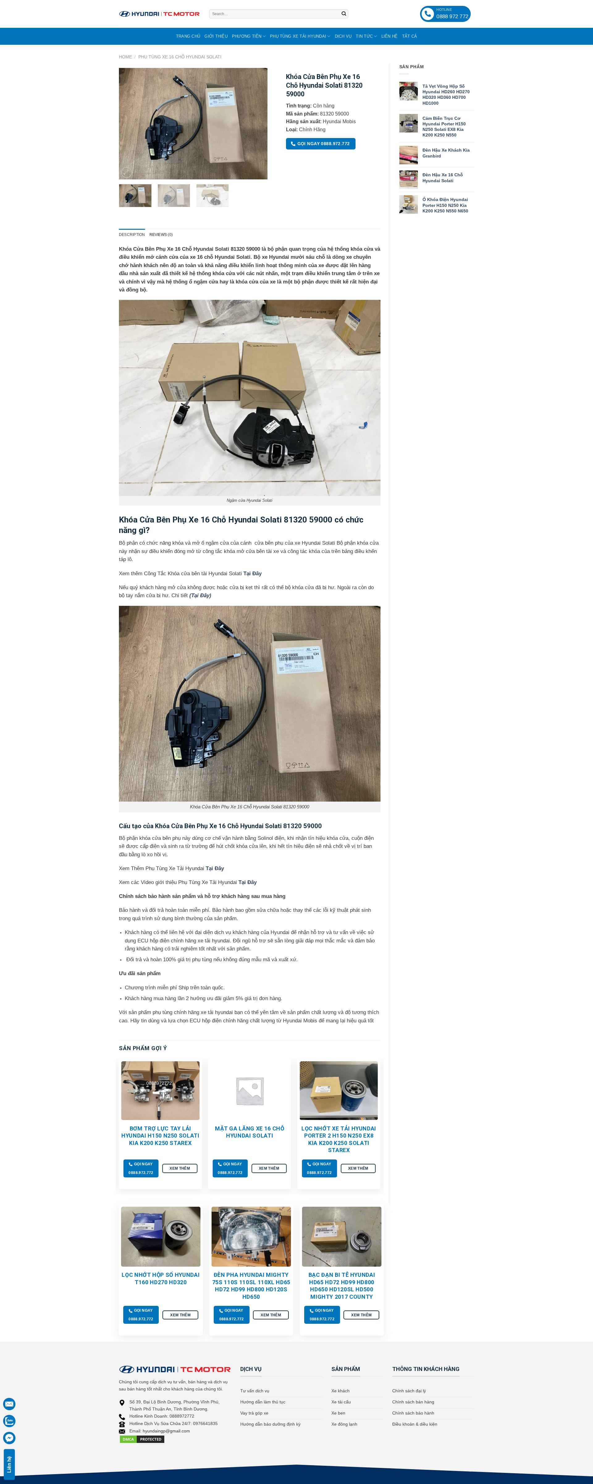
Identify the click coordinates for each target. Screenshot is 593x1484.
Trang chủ (188, 36)
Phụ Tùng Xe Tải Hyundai (298, 36)
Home (125, 56)
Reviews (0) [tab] (161, 235)
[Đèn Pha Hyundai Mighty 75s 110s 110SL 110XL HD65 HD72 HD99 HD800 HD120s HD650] (251, 1236)
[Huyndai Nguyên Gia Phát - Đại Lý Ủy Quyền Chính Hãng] (159, 13)
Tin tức (364, 36)
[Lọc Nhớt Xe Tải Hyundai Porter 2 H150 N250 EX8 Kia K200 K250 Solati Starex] (339, 1090)
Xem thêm (180, 1168)
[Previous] (129, 123)
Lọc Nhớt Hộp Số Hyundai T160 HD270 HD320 (161, 1278)
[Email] (9, 1404)
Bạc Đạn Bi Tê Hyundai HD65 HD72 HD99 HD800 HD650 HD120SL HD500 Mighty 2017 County (342, 1286)
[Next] (256, 123)
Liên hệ (389, 36)
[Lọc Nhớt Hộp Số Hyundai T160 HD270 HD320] (161, 1236)
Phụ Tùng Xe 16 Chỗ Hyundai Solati (179, 56)
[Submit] (343, 14)
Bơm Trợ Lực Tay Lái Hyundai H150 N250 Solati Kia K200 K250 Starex (160, 1135)
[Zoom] (126, 172)
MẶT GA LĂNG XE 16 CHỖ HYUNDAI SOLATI (249, 1132)
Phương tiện (247, 36)
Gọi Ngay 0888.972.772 (323, 143)
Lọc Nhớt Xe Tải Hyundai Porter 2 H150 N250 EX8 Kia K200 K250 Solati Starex (338, 1139)
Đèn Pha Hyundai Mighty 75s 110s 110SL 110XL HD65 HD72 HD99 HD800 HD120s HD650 (251, 1286)
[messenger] (9, 1438)
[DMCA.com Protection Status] (142, 1438)
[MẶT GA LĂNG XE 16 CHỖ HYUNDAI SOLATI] (250, 1090)
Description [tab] (132, 235)
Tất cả (409, 36)
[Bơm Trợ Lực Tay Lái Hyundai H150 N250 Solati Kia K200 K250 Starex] (160, 1090)
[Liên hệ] (9, 1421)
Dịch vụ (343, 36)
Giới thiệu (216, 36)
